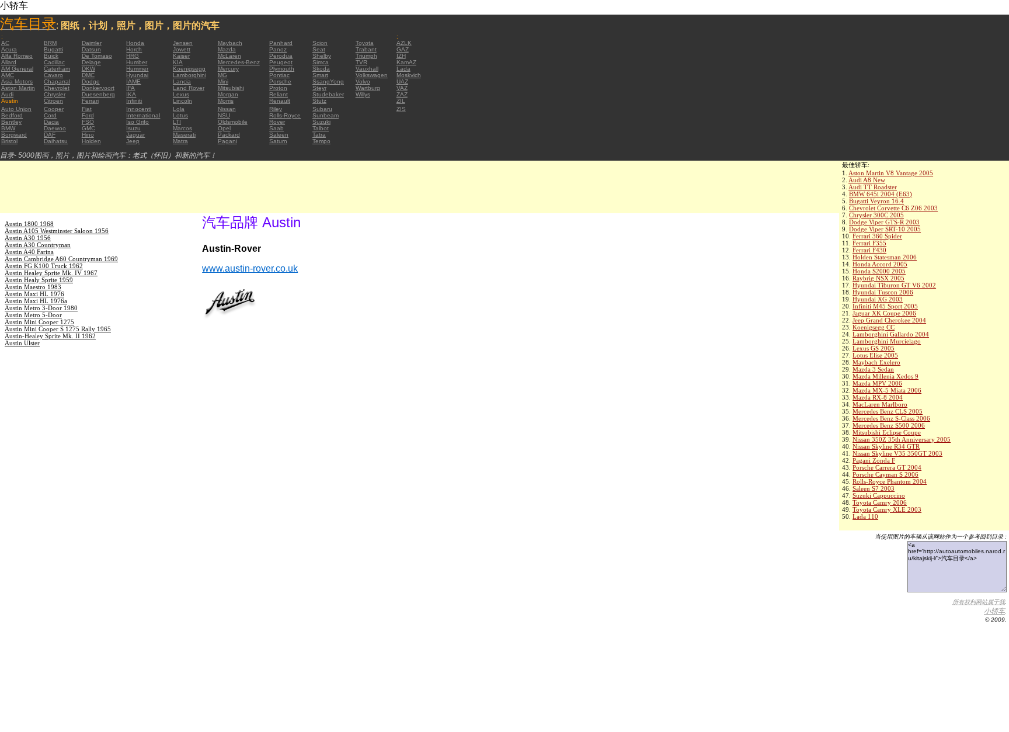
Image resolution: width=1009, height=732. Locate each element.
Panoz (278, 49)
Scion (320, 43)
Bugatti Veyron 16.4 (876, 200)
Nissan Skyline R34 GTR (886, 446)
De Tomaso (97, 56)
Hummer (137, 68)
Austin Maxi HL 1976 (34, 293)
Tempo (321, 141)
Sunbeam (325, 115)
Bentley (11, 122)
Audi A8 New (866, 179)
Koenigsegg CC (874, 327)
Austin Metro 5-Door (33, 314)
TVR (361, 62)
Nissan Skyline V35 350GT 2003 (897, 453)
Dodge (91, 81)
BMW (8, 128)
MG (222, 75)
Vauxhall (367, 68)
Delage (91, 62)
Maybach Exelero (876, 362)
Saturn (278, 141)
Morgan (228, 94)
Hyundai (137, 75)
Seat (318, 49)
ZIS (401, 109)
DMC (88, 75)
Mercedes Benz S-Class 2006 (891, 418)
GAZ (402, 49)
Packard (229, 134)
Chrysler (54, 94)
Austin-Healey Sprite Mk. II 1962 (50, 335)
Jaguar (135, 134)
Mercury (228, 68)
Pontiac (279, 75)
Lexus (181, 94)
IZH (401, 56)
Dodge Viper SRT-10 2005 (885, 229)
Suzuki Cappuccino (879, 495)
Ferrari (90, 101)
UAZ (402, 81)
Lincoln (182, 101)
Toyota (365, 43)
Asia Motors (17, 81)
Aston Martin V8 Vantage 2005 (890, 172)
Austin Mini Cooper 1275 (39, 321)
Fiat (87, 109)
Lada (403, 68)
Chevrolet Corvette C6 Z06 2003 (893, 207)
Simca (320, 62)
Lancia (182, 81)
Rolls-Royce (285, 115)
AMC (7, 75)
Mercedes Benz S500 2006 (889, 425)
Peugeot (281, 62)
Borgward (14, 134)
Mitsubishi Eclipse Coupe (887, 432)
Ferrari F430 (869, 250)
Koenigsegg (189, 68)
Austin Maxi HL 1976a (36, 300)
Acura (9, 49)
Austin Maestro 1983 (33, 286)
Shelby (321, 56)
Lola (179, 109)
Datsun (91, 49)
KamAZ (406, 62)
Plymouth (281, 68)
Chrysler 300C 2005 (876, 214)
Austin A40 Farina (29, 251)
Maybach (230, 43)
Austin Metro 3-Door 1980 (41, 307)
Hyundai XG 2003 (878, 299)
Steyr (319, 88)
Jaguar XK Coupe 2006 (884, 313)
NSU (224, 115)
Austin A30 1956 (28, 237)
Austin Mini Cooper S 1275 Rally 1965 (58, 328)
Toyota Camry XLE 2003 (887, 509)
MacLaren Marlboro (880, 404)
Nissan (227, 109)
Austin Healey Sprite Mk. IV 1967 (51, 272)
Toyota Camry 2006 (880, 502)
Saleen (278, 134)
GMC (88, 128)
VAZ (402, 88)
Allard (8, 62)
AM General (17, 68)
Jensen (183, 43)
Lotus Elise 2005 (875, 355)
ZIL (400, 101)
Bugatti (53, 49)
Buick (51, 56)
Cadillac (54, 62)
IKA (131, 94)
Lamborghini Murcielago (887, 341)
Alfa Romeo (17, 56)
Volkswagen (372, 75)
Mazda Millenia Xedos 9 (885, 376)
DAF (49, 134)
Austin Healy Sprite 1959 (39, 279)
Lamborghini (189, 75)
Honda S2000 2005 (879, 271)
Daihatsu (56, 141)
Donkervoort (98, 88)
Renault (279, 101)
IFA (130, 88)
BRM (50, 43)
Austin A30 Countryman (38, 244)
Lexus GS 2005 (874, 348)
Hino (88, 134)
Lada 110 (865, 516)
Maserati (184, 134)
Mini (223, 81)
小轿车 (994, 611)
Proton (278, 88)
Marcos (182, 128)
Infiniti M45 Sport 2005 (885, 306)
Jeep (133, 141)
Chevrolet (56, 88)
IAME (133, 81)
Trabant (366, 49)
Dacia (51, 122)
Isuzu (133, 128)
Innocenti (138, 109)
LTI (177, 122)
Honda (135, 43)
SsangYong (328, 81)
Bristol (9, 141)
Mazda (227, 49)
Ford (88, 115)
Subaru (322, 109)
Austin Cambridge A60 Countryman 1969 (61, 258)
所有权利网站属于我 (978, 602)
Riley (275, 109)
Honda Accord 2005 (880, 264)
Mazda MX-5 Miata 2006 (887, 390)
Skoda (321, 68)
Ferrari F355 (869, 243)
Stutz (319, 101)
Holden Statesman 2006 (885, 257)
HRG (132, 56)
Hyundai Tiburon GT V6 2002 (894, 285)
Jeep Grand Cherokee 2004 (889, 320)
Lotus (180, 115)
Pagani (227, 141)
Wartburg (368, 88)
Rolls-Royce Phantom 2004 (890, 481)
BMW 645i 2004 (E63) (880, 193)
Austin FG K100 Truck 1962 (44, 265)
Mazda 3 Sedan (873, 369)
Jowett (181, 49)
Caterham (57, 68)
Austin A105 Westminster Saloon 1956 (57, 230)
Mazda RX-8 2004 (878, 397)
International (143, 115)
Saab (276, 128)
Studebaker (328, 94)
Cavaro (53, 75)
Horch (134, 49)
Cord (50, 115)
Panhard (281, 43)
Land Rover (188, 88)
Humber (136, 62)
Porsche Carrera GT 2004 (887, 467)
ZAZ (402, 94)
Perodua (281, 56)
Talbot (320, 128)
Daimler (92, 43)
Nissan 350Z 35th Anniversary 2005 (902, 439)
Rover (277, 122)
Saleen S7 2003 (874, 488)
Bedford (12, 115)
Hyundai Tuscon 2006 (883, 292)
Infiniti (134, 101)
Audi (7, 94)
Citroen (53, 101)
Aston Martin (18, 88)
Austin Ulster (22, 342)
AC (5, 43)
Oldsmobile (233, 122)
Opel (224, 128)
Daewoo (55, 128)
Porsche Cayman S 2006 (885, 474)
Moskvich (408, 75)
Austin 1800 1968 (29, 223)
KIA (178, 62)
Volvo (363, 81)
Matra (180, 141)
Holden (91, 141)
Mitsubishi (231, 88)
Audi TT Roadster (872, 186)
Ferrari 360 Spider (877, 236)
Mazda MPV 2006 (877, 383)
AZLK (404, 43)
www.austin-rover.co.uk (250, 268)
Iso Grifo (137, 122)
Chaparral (57, 81)
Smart (320, 75)
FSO (88, 122)
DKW (88, 68)
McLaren (229, 56)
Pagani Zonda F (874, 460)
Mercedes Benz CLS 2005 (888, 411)
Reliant (278, 94)
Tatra (319, 134)
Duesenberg (98, 94)
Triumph (366, 56)
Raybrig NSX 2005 (878, 278)
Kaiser (181, 56)
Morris (226, 101)
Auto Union (16, 109)
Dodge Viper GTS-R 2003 (884, 222)
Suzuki (321, 122)
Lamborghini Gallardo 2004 (891, 334)
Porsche (280, 81)
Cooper (54, 109)
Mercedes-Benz (239, 62)
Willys (363, 94)
